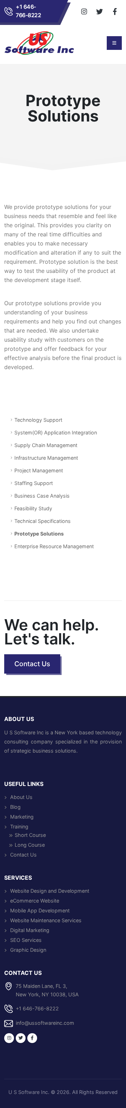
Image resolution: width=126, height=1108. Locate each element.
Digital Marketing (29, 930)
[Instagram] (84, 11)
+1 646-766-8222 (28, 11)
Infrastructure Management (46, 458)
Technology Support (38, 420)
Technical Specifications (42, 521)
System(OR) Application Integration (55, 432)
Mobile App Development (40, 910)
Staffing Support (33, 483)
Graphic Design (28, 950)
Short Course (30, 835)
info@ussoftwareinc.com (45, 1023)
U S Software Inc (28, 1092)
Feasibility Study (33, 508)
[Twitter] (99, 11)
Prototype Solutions (39, 534)
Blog (15, 807)
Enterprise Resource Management (54, 546)
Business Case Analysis (42, 496)
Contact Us (23, 855)
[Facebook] (114, 11)
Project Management (38, 470)
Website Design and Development (49, 891)
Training (19, 827)
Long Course (30, 845)
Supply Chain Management (45, 445)
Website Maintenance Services (46, 920)
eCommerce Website (34, 901)
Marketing (22, 817)
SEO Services (26, 940)
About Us (21, 797)
